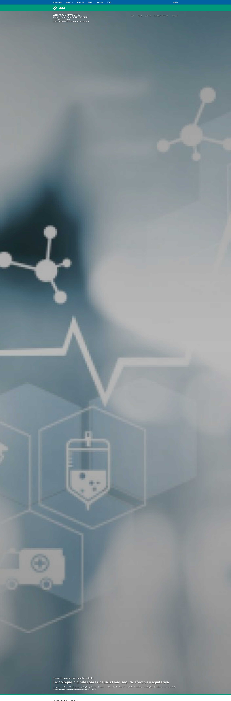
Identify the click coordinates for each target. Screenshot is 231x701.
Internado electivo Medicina (74, 2)
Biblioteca (100, 2)
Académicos (80, 2)
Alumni (90, 2)
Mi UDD (109, 2)
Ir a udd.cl (175, 2)
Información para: (57, 2)
